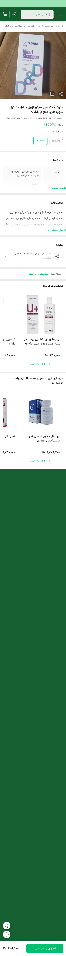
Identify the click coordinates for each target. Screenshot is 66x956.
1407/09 (40, 141)
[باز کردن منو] (60, 14)
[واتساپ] (6, 934)
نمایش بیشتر (59, 188)
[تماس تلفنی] (6, 925)
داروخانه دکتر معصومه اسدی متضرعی (45, 25)
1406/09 (56, 141)
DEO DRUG (50, 125)
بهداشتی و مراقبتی (13, 25)
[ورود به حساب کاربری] (15, 14)
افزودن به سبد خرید (45, 948)
